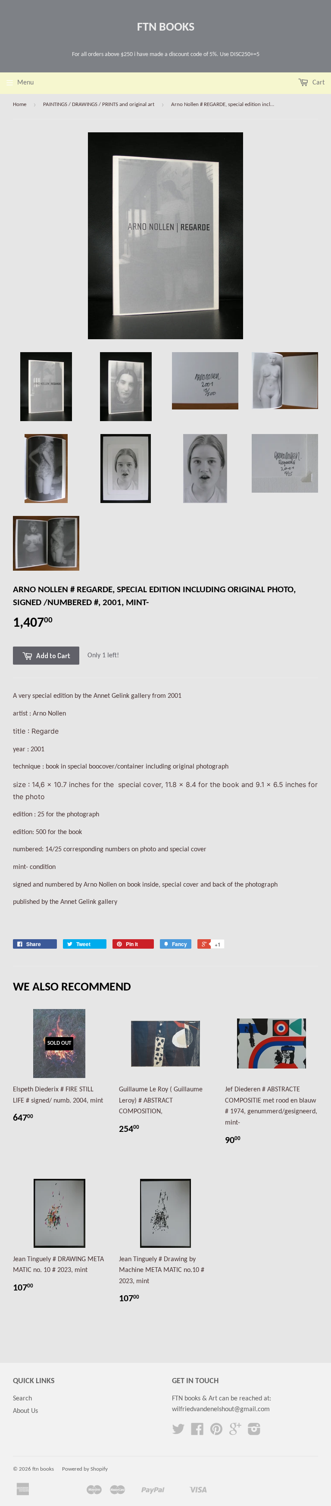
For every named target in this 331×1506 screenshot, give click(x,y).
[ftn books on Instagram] (254, 1432)
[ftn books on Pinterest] (216, 1432)
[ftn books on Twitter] (178, 1432)
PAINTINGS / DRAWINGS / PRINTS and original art (98, 104)
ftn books (165, 28)
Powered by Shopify (85, 1469)
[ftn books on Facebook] (197, 1432)
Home (19, 104)
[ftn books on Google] (235, 1432)
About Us (25, 1411)
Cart (318, 82)
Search (22, 1398)
